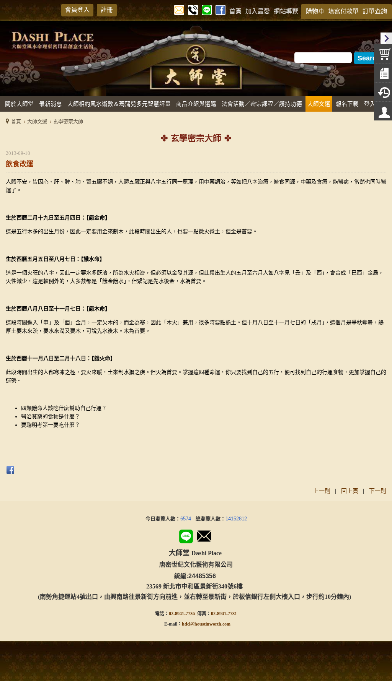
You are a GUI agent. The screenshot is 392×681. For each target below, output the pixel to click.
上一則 (321, 491)
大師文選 (37, 121)
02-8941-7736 (182, 613)
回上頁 (349, 491)
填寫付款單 (343, 11)
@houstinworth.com (210, 624)
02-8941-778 (223, 613)
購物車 (315, 11)
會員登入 (77, 10)
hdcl (186, 624)
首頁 (16, 121)
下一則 (377, 491)
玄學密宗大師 (68, 121)
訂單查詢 (375, 11)
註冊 (107, 10)
